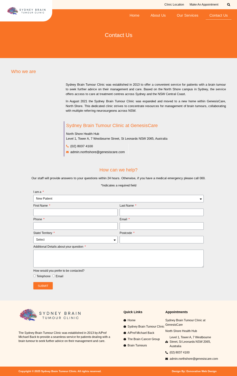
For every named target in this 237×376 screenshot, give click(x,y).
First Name (41, 205)
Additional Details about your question (58, 246)
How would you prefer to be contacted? (58, 270)
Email (124, 219)
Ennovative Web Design (201, 371)
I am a (37, 191)
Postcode (126, 233)
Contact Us (218, 15)
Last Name (127, 205)
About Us (158, 15)
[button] (228, 4)
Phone (38, 219)
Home (134, 15)
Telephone (44, 276)
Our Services (187, 15)
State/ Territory (43, 233)
